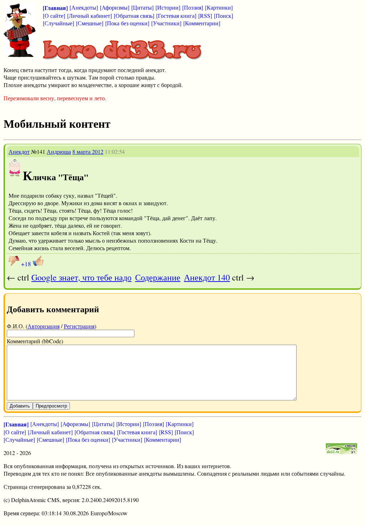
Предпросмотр (51, 406)
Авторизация (43, 326)
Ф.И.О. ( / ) (51, 326)
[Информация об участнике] (15, 174)
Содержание (157, 277)
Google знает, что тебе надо (81, 277)
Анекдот (19, 151)
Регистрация (79, 326)
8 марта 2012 (87, 151)
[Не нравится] (14, 261)
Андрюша (59, 151)
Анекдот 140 (207, 277)
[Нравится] (38, 261)
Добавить (20, 406)
